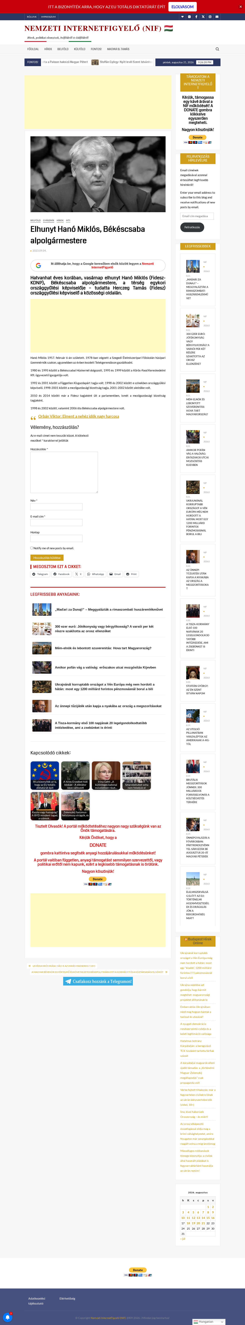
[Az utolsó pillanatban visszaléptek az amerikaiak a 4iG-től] (193, 715)
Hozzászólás (39, 449)
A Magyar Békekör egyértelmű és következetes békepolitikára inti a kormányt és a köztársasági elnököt (97, 972)
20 (198, 1223)
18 (188, 1223)
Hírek (48, 49)
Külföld (79, 49)
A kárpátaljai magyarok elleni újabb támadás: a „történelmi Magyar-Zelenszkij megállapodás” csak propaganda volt (197, 1072)
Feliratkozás (192, 227)
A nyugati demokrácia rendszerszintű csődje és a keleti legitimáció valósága (195, 1028)
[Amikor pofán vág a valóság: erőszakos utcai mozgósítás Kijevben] (193, 436)
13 (198, 1217)
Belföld (63, 49)
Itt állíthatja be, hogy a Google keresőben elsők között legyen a (102, 265)
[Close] (240, 6)
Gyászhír (48, 220)
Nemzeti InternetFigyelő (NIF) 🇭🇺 (98, 28)
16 (213, 1217)
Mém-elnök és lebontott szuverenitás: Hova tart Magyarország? (197, 407)
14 (203, 1217)
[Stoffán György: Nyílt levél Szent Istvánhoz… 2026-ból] (66, 61)
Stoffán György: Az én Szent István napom (197, 689)
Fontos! (96, 49)
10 (183, 1217)
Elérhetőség (67, 1298)
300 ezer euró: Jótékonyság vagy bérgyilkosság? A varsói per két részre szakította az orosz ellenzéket (197, 348)
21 (203, 1223)
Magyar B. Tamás (118, 49)
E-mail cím (37, 516)
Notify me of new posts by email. (53, 548)
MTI (68, 220)
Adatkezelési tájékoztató (36, 1301)
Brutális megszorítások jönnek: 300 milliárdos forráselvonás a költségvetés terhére (197, 791)
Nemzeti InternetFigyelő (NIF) (108, 1317)
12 (193, 1217)
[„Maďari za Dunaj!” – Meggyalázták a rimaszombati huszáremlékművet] (193, 266)
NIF (205, 262)
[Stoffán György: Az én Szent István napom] (193, 672)
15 (208, 1217)
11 (188, 1217)
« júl (182, 1238)
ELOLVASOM (183, 6)
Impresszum (48, 16)
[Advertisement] (98, 102)
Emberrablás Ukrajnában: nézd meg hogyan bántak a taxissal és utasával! (195, 1011)
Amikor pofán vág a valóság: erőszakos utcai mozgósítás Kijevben (197, 457)
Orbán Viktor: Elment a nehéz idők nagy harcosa (78, 416)
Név (33, 500)
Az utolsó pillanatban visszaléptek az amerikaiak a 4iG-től (198, 737)
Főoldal (33, 49)
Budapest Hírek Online (200, 941)
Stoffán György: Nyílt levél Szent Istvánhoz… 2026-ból (104, 62)
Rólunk (32, 16)
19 (193, 1223)
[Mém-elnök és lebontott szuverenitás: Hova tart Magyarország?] (193, 386)
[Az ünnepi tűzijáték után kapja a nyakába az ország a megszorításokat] (193, 556)
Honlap (34, 532)
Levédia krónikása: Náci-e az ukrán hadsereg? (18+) (64, 965)
